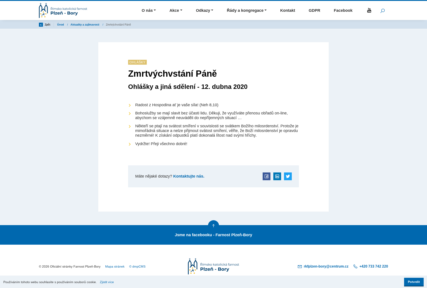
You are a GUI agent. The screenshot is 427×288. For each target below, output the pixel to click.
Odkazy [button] (203, 10)
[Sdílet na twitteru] (288, 176)
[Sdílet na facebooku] (266, 176)
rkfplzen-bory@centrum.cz (326, 266)
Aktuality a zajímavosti (85, 24)
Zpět (47, 24)
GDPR (314, 10)
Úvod (60, 24)
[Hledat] (382, 10)
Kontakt (287, 10)
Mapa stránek (115, 266)
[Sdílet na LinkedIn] (277, 176)
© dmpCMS (137, 266)
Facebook (343, 10)
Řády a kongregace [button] (245, 10)
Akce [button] (174, 10)
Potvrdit (414, 282)
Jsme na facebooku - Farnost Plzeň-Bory (213, 235)
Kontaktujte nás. (188, 176)
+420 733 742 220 (373, 266)
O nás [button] (147, 10)
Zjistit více (107, 282)
